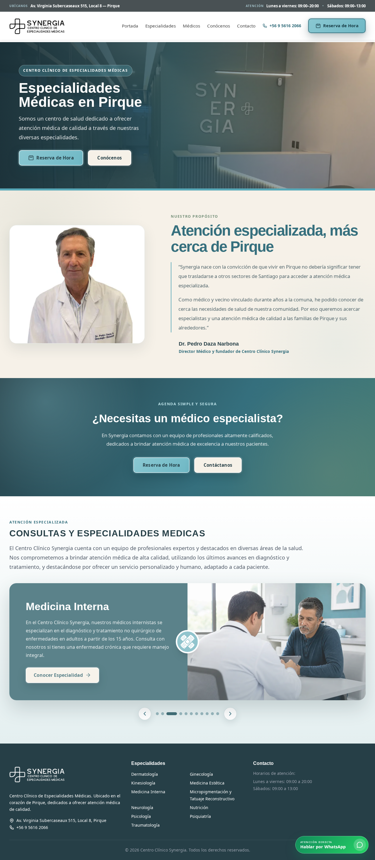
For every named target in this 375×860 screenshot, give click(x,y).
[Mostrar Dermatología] (157, 713)
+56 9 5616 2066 (285, 25)
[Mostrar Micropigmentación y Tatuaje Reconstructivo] (201, 713)
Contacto (246, 26)
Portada (130, 26)
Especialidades (160, 26)
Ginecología (201, 774)
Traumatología (145, 825)
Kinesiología (143, 783)
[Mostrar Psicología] (180, 713)
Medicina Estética (207, 783)
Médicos (191, 26)
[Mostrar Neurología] (207, 713)
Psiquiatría (200, 816)
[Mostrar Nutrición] (212, 713)
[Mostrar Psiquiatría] (217, 713)
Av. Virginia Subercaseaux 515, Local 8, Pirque (61, 820)
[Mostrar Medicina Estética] (196, 713)
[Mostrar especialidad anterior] (144, 713)
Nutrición (199, 807)
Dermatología (144, 774)
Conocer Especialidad (58, 675)
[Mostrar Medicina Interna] (171, 713)
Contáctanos (218, 465)
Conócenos (218, 26)
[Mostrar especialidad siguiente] (230, 713)
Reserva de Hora (341, 25)
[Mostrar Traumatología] (186, 713)
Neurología (142, 807)
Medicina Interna (148, 791)
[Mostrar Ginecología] (162, 713)
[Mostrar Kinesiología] (191, 713)
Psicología (141, 816)
